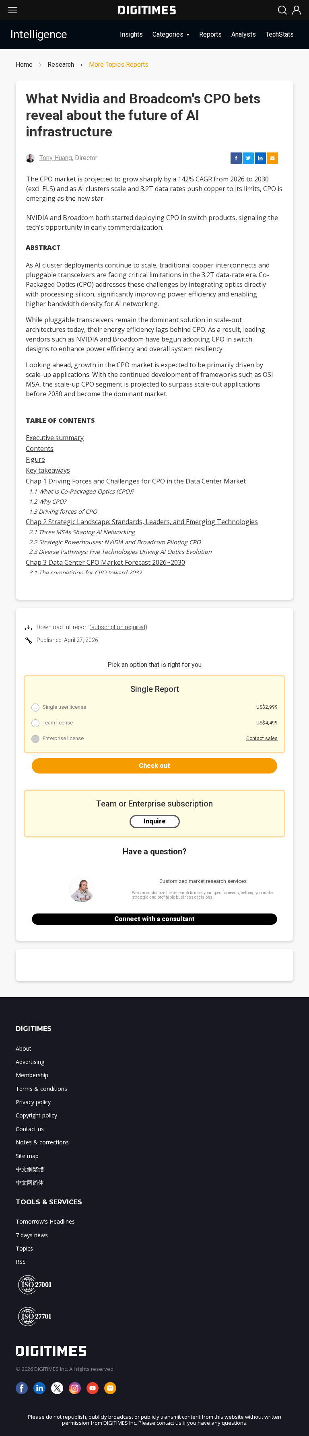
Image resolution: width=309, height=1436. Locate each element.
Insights (131, 34)
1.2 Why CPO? (47, 501)
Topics (24, 1248)
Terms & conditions (41, 1088)
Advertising (30, 1062)
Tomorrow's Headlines (45, 1221)
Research (60, 64)
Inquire (155, 821)
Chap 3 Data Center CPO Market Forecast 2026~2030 (105, 562)
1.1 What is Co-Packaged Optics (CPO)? (81, 491)
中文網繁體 (30, 1169)
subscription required (118, 627)
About (23, 1048)
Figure (35, 459)
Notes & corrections (42, 1142)
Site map (27, 1156)
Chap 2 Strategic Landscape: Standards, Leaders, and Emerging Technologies (142, 521)
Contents (40, 448)
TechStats (280, 34)
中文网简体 (30, 1182)
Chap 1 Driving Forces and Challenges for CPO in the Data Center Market (136, 481)
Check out (154, 765)
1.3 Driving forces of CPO (63, 511)
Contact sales (262, 738)
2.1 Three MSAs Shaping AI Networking (82, 532)
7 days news (32, 1235)
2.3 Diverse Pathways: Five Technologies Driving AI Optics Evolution (120, 551)
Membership (32, 1075)
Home (24, 64)
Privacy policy (33, 1102)
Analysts (243, 34)
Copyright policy (36, 1115)
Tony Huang (55, 158)
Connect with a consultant (154, 919)
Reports (210, 34)
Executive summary (55, 437)
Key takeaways (48, 470)
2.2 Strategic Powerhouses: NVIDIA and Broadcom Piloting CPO (115, 542)
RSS (21, 1261)
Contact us (30, 1129)
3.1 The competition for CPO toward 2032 (85, 572)
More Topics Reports (118, 64)
